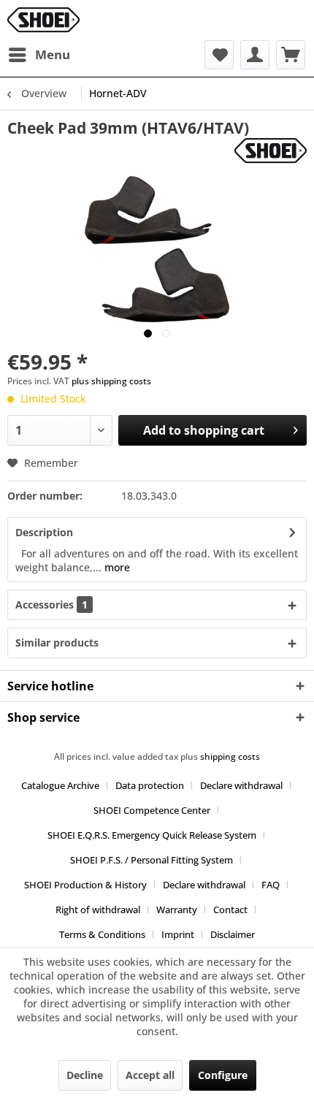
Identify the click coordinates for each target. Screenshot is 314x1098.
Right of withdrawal (97, 909)
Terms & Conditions (102, 934)
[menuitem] (38, 54)
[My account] (254, 54)
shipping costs (230, 756)
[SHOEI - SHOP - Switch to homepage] (43, 20)
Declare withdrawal (241, 785)
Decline (84, 1075)
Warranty (176, 909)
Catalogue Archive (60, 785)
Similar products (57, 642)
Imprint (177, 934)
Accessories (51, 604)
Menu (52, 54)
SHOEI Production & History (85, 884)
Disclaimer (232, 934)
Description (44, 532)
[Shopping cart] (290, 54)
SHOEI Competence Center (151, 810)
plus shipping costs (111, 381)
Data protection (149, 785)
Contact (230, 909)
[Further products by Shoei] (270, 151)
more (116, 567)
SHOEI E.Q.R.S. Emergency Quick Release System (151, 835)
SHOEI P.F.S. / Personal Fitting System (151, 859)
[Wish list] (219, 54)
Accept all (150, 1075)
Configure (223, 1075)
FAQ (270, 884)
